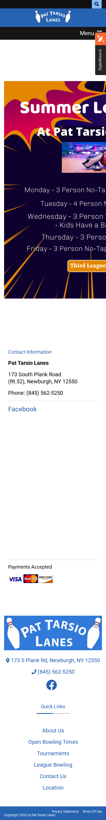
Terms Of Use (92, 811)
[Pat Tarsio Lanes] (53, 16)
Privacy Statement (65, 811)
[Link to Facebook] (53, 687)
